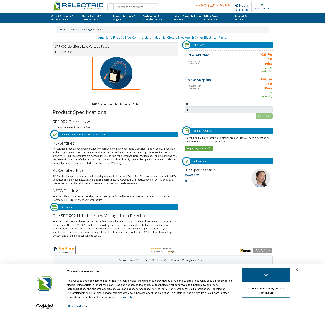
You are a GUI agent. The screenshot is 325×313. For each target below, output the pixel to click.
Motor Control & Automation (91, 17)
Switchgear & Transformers (152, 17)
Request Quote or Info (199, 148)
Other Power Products (211, 17)
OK (266, 275)
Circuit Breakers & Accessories (62, 17)
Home (62, 29)
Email (190, 181)
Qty (187, 104)
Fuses (72, 29)
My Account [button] (261, 8)
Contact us (242, 9)
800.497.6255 (215, 5)
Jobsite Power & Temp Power (187, 17)
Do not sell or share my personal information (266, 290)
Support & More (241, 17)
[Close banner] (297, 269)
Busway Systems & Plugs (123, 17)
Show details (75, 306)
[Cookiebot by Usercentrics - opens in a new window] (45, 306)
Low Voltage (85, 29)
